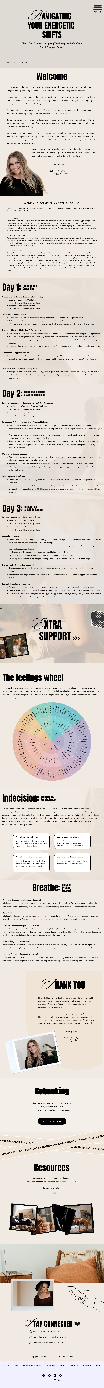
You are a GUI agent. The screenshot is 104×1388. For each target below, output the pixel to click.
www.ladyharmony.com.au (46, 1331)
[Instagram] (43, 1375)
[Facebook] (49, 1375)
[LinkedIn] (60, 1375)
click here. (51, 1192)
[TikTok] (55, 1375)
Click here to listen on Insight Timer (26, 308)
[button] (97, 7)
